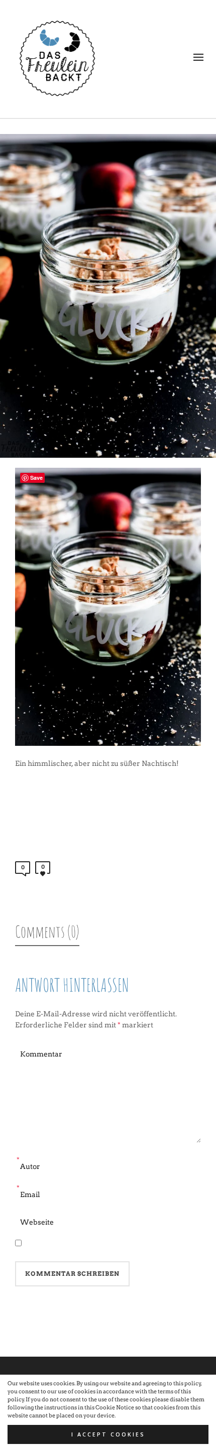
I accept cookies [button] (108, 1434)
